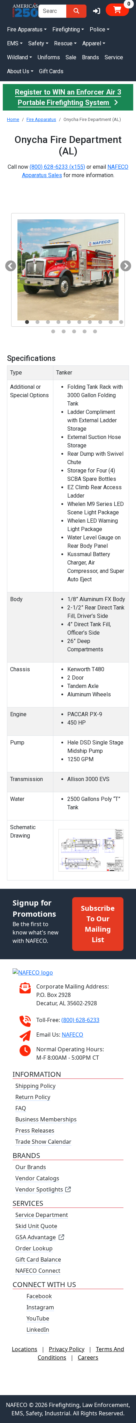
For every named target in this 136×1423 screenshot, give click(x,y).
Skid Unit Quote (36, 1226)
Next (123, 263)
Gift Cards (51, 71)
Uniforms (49, 57)
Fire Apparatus (41, 119)
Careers (88, 1357)
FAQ (20, 1108)
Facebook (39, 1296)
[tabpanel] (68, 269)
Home (13, 119)
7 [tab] (89, 322)
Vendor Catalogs (37, 1178)
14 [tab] (84, 331)
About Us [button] (18, 71)
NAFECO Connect (37, 1270)
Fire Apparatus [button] (25, 29)
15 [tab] (94, 331)
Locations (24, 1349)
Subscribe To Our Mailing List (98, 923)
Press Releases (34, 1130)
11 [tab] (53, 331)
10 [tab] (121, 322)
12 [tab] (63, 331)
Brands (90, 57)
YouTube (38, 1318)
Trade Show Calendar (43, 1141)
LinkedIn (38, 1329)
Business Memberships (46, 1119)
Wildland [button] (17, 57)
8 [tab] (100, 322)
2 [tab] (37, 322)
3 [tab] (47, 322)
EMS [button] (12, 43)
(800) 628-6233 (80, 1020)
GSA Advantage (35, 1237)
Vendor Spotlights (40, 1189)
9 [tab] (110, 322)
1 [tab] (26, 322)
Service (114, 57)
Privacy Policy (66, 1349)
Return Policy (32, 1097)
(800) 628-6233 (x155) (57, 167)
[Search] (76, 11)
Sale (71, 57)
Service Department (41, 1215)
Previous (8, 263)
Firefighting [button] (66, 29)
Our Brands (30, 1167)
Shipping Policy (35, 1086)
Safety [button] (36, 43)
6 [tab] (79, 322)
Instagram (40, 1307)
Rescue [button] (63, 43)
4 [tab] (58, 322)
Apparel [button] (91, 43)
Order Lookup (34, 1248)
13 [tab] (73, 331)
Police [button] (97, 29)
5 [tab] (68, 322)
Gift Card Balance (38, 1259)
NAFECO (72, 1034)
